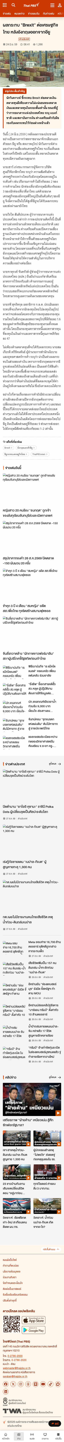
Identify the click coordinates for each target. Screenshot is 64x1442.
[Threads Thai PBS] (28, 1384)
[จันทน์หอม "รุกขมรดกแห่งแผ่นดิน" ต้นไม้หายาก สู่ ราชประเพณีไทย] (14, 725)
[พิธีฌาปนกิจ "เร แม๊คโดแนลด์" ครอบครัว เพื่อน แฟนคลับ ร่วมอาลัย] (14, 672)
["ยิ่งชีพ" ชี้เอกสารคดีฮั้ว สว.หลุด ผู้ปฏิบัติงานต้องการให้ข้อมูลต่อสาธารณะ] (14, 689)
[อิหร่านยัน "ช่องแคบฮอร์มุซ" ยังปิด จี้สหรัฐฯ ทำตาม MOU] (14, 989)
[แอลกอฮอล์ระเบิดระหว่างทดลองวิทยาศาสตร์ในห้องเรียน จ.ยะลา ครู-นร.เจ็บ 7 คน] (14, 742)
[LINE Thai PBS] (35, 1384)
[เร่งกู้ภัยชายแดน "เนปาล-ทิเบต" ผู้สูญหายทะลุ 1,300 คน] (32, 841)
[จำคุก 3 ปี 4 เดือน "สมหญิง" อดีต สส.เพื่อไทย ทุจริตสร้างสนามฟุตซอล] (32, 585)
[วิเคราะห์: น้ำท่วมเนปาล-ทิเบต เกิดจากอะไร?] (47, 1206)
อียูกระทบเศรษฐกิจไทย (14, 454)
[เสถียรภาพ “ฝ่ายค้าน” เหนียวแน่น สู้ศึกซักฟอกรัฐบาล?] (32, 1099)
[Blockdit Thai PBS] (58, 1384)
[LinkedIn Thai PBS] (6, 1392)
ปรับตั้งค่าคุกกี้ (10, 1300)
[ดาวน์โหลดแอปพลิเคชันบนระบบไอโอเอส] (33, 1320)
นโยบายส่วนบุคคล (11, 1271)
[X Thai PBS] (13, 1384)
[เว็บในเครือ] (4, 5)
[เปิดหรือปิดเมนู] (52, 5)
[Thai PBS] (32, 5)
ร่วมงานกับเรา (9, 1277)
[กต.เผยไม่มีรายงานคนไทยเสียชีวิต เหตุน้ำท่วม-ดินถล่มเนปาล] (32, 896)
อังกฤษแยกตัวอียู (25, 448)
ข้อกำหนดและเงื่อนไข (13, 1283)
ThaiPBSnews (38, 454)
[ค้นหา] (13, 5)
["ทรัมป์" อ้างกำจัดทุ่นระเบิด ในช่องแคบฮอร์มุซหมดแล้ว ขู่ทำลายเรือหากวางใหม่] (14, 1053)
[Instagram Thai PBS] (20, 1384)
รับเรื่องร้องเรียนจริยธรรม (15, 1294)
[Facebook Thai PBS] (6, 1384)
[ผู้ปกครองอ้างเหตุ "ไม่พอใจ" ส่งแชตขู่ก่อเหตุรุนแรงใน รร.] (47, 1138)
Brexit (7, 448)
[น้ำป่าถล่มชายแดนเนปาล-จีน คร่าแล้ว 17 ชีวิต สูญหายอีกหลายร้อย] (14, 1032)
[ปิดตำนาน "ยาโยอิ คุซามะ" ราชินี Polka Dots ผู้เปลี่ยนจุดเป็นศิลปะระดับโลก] (32, 786)
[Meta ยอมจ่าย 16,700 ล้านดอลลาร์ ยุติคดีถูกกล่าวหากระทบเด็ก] (14, 947)
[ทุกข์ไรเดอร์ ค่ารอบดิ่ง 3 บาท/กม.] (47, 1172)
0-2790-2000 (15, 1356)
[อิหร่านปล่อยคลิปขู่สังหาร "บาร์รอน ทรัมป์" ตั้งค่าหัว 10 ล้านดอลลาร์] (14, 1011)
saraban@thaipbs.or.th (15, 1376)
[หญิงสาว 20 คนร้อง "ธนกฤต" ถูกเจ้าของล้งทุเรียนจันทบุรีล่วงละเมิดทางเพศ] (32, 489)
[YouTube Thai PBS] (43, 1384)
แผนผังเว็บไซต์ (10, 1260)
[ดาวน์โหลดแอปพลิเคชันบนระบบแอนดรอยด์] (33, 1330)
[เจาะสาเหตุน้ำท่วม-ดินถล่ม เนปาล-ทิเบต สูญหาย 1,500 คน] (17, 1138)
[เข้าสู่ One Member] (60, 5)
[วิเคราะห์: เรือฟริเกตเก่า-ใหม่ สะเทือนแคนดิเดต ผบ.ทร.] (17, 1206)
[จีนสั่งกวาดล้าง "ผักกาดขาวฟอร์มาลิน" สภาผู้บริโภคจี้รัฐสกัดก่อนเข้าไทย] (32, 632)
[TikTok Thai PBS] (50, 1384)
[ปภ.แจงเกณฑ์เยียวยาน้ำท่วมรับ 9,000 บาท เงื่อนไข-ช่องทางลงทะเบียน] (14, 707)
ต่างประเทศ (24, 39)
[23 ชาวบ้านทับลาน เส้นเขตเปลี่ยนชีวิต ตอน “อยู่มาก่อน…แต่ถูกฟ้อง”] (17, 1172)
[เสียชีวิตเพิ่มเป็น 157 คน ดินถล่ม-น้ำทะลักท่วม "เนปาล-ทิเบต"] (14, 968)
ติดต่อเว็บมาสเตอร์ (12, 1289)
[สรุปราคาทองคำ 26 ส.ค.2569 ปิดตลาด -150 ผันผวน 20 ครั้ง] (32, 537)
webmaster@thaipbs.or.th (17, 1368)
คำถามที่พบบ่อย (11, 1265)
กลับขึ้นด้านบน (49, 1249)
